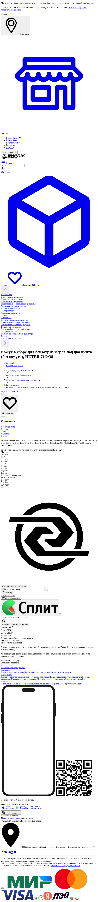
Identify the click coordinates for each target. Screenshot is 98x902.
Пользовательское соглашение (24, 679)
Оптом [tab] (4, 436)
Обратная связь (75, 684)
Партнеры (28, 672)
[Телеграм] (8, 853)
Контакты (10, 145)
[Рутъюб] (2, 853)
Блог (23, 668)
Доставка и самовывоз (42, 684)
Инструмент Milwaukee (11, 338)
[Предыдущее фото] (4, 416)
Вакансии (37, 672)
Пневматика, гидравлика (12, 301)
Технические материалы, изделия (15, 324)
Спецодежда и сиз (9, 331)
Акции (9, 148)
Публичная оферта (74, 677)
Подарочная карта (58, 677)
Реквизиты (70, 679)
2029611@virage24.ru (12, 821)
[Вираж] (13, 158)
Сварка (4, 315)
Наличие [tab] (5, 429)
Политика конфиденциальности (51, 679)
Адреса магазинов (16, 672)
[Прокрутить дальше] (5, 343)
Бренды (17, 668)
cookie (53, 3)
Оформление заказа (9, 684)
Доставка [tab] (5, 434)
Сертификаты (66, 672)
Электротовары (8, 311)
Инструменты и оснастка (12, 297)
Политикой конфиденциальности (65, 865)
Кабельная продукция (10, 313)
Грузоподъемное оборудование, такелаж (18, 304)
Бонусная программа (29, 677)
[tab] (49, 421)
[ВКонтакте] (5, 853)
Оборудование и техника (12, 299)
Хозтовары (5, 336)
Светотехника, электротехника (14, 320)
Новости (5, 672)
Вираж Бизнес (12, 138)
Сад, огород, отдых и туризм (13, 306)
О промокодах (44, 677)
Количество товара (12, 589)
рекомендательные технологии (28, 3)
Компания (5, 670)
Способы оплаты (25, 684)
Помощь (4, 681)
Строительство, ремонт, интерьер (15, 322)
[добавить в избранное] (9, 403)
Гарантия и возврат (60, 684)
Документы (55, 672)
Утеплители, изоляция (11, 327)
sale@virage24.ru (10, 818)
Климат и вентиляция (10, 308)
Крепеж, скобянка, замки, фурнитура (17, 334)
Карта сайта (80, 679)
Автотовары (6, 294)
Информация (6, 674)
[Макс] (12, 853)
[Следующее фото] (2, 416)
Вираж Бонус (12, 140)
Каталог (4, 668)
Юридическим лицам (10, 677)
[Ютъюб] (15, 853)
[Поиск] (3, 168)
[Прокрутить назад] (5, 289)
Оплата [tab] (4, 431)
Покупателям (12, 143)
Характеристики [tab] (8, 427)
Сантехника (6, 318)
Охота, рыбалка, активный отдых (15, 329)
